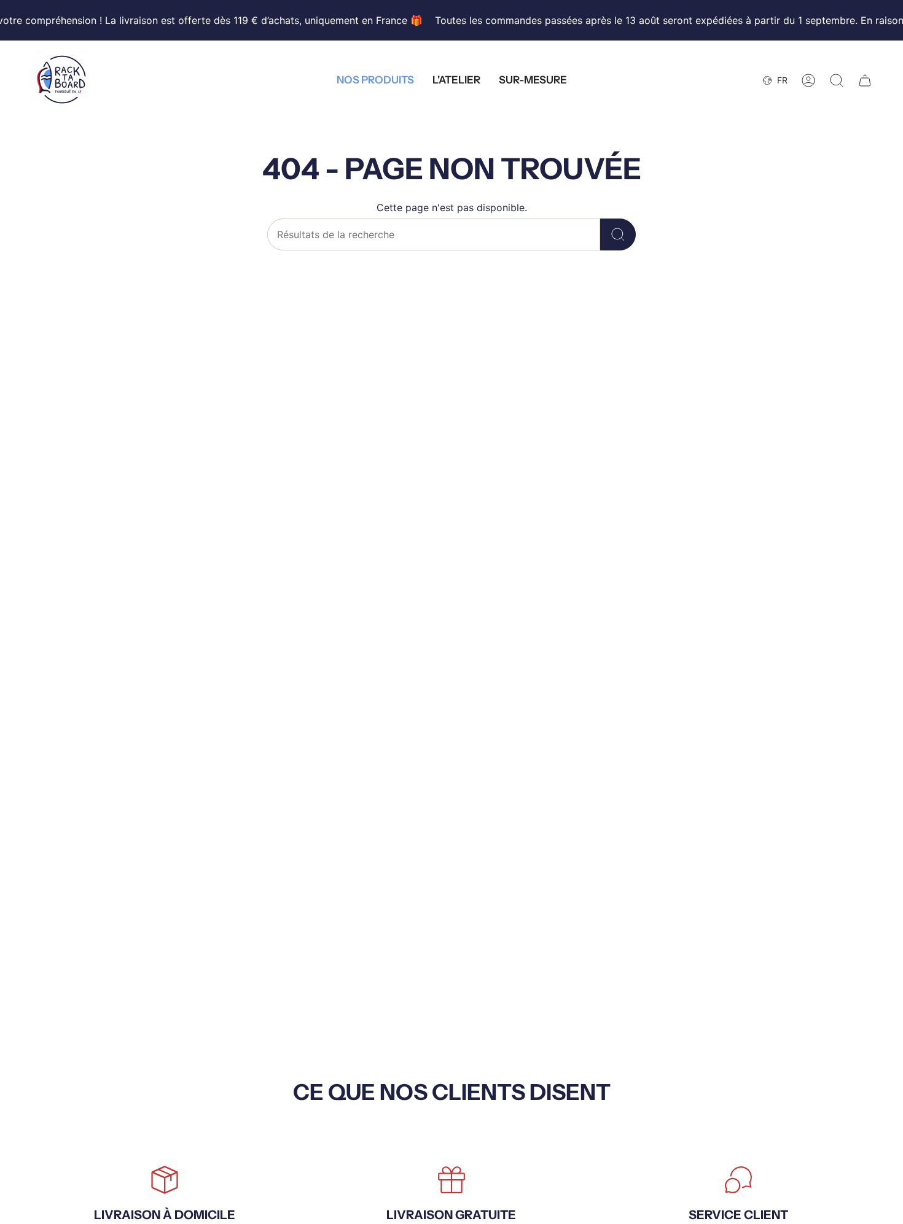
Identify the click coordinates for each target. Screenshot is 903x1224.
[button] (375, 80)
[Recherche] (618, 234)
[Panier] (865, 80)
